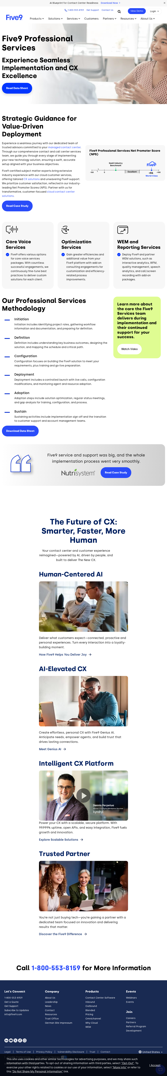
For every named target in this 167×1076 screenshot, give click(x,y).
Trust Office (52, 1018)
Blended (90, 1010)
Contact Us (107, 10)
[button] (164, 3)
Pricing (89, 1014)
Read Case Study (17, 205)
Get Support (92, 10)
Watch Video (129, 349)
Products (35, 18)
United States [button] (151, 1052)
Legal (7, 1052)
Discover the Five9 (60, 934)
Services (72, 18)
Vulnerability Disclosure (71, 1052)
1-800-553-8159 (76, 10)
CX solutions (31, 179)
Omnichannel (93, 1018)
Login (153, 11)
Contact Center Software (100, 997)
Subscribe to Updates (16, 1010)
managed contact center (64, 147)
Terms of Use (23, 1052)
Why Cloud (91, 1023)
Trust (92, 1052)
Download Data (20, 430)
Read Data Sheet (17, 88)
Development (134, 1030)
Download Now (110, 3)
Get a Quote (11, 1002)
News (48, 1006)
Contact (50, 1010)
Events (130, 1002)
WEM (88, 1027)
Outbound (91, 1006)
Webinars (131, 997)
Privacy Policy (44, 1052)
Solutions (54, 18)
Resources (127, 18)
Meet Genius (50, 749)
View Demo (136, 11)
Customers (91, 18)
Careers (130, 1018)
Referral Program (136, 1026)
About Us (146, 18)
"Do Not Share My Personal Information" (37, 1071)
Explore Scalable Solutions (59, 839)
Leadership (51, 1002)
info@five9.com (13, 1014)
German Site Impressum (58, 1023)
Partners (108, 18)
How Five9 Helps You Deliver (63, 654)
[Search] (119, 11)
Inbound (90, 1002)
